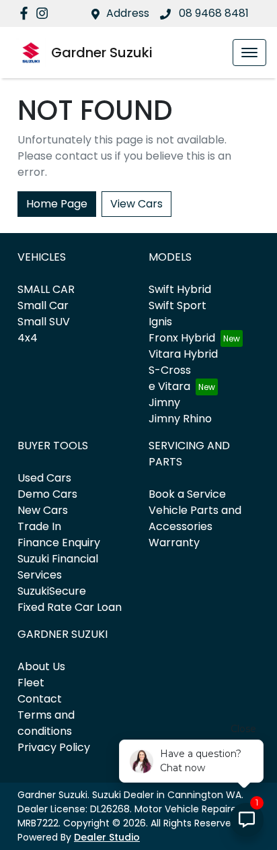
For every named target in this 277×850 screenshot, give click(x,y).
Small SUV (43, 321)
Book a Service (187, 494)
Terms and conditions (46, 723)
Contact (39, 699)
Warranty (174, 542)
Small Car (43, 305)
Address (127, 13)
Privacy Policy (53, 747)
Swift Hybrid (180, 289)
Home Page (56, 203)
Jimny (164, 402)
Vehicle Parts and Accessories (195, 518)
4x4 (27, 338)
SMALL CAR (46, 289)
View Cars (136, 203)
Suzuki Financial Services (57, 567)
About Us (41, 666)
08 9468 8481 (212, 13)
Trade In (39, 526)
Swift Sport (177, 305)
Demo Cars (47, 494)
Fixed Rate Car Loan (69, 607)
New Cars (42, 510)
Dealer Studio (107, 837)
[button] (249, 52)
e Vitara (169, 386)
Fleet (30, 682)
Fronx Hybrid (182, 338)
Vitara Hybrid (183, 354)
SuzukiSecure (51, 591)
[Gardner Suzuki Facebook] (26, 13)
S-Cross (170, 370)
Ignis (160, 321)
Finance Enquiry (58, 542)
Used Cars (44, 478)
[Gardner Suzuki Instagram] (45, 13)
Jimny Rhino (180, 418)
